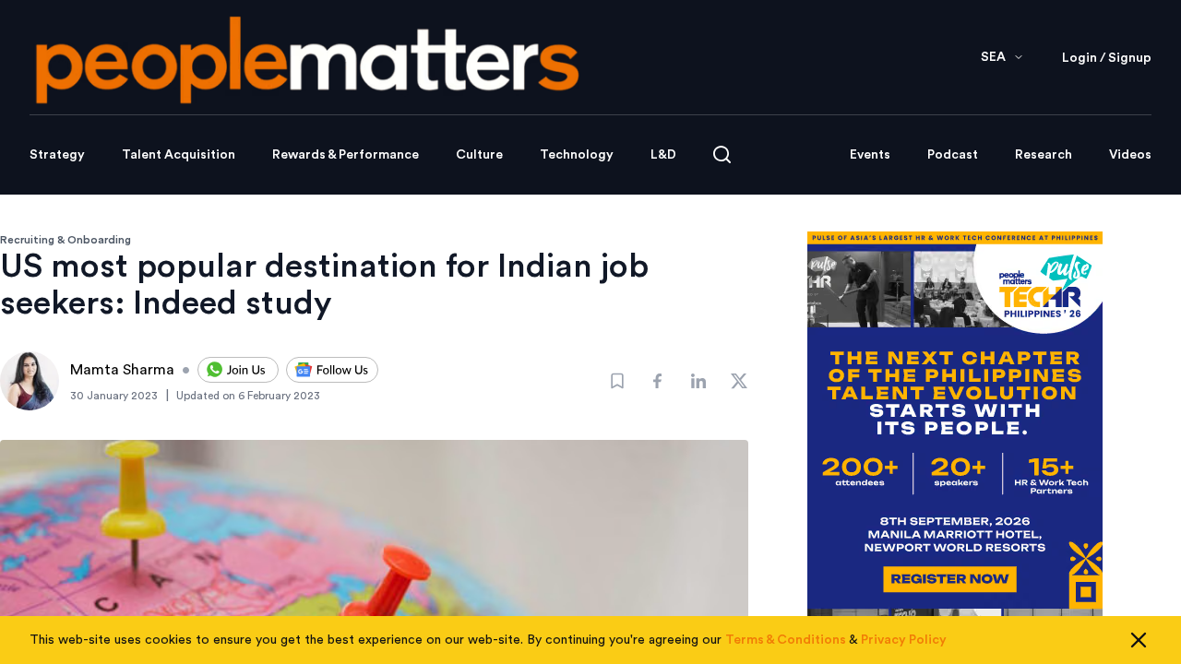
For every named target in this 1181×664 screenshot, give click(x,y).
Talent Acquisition (178, 154)
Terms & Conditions (785, 640)
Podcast (952, 154)
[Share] (658, 381)
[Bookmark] (617, 381)
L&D (663, 154)
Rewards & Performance (345, 154)
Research (1043, 154)
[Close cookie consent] (1138, 640)
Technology (577, 154)
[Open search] (722, 154)
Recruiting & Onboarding (65, 239)
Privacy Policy (904, 640)
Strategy (57, 154)
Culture (479, 154)
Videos (1130, 154)
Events (870, 154)
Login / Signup (1106, 58)
